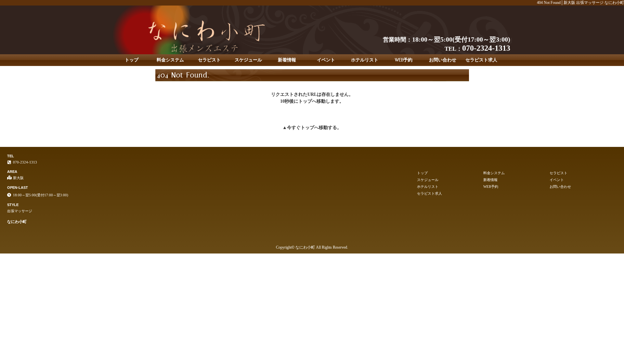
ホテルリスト (364, 60)
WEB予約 (403, 60)
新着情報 (287, 60)
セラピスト (209, 60)
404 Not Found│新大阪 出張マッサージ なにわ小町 (580, 2)
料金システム (170, 60)
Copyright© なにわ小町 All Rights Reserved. (312, 247)
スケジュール (248, 60)
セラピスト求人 (481, 60)
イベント (326, 60)
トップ (131, 60)
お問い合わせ (442, 60)
